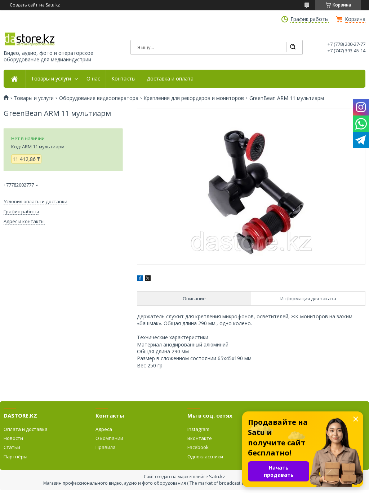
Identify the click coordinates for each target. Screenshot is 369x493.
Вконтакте (199, 438)
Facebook (198, 447)
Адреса (103, 429)
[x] (148, 279)
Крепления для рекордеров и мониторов (193, 98)
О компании (109, 438)
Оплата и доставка (26, 429)
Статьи (12, 447)
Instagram (198, 429)
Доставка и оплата (170, 78)
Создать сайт (23, 5)
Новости (13, 438)
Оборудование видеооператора (98, 98)
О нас (93, 78)
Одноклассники (205, 456)
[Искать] (292, 47)
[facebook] (140, 279)
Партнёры (15, 456)
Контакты (123, 78)
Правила (105, 447)
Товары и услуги (51, 78)
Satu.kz (217, 476)
